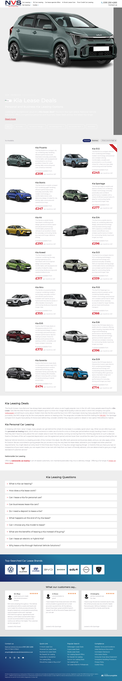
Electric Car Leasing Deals (75, 659)
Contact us (112, 5)
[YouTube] (23, 658)
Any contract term (75, 126)
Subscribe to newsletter (48, 657)
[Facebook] (6, 658)
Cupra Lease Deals (73, 649)
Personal (87, 140)
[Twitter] (10, 658)
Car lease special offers (53, 2)
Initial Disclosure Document (104, 649)
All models (19, 126)
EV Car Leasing (38, 2)
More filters (91, 126)
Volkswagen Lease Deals (75, 647)
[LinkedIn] (19, 658)
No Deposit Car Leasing (47, 654)
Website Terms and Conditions (105, 647)
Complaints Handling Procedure (105, 659)
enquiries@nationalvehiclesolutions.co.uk (19, 652)
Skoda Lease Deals (73, 652)
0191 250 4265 (28, 647)
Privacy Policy (99, 662)
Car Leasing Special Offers (75, 654)
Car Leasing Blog (45, 659)
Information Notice (101, 654)
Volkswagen (9, 413)
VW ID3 (102, 415)
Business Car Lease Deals (48, 652)
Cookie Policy (99, 664)
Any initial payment (55, 126)
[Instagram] (14, 658)
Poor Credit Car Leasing (85, 2)
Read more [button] (10, 119)
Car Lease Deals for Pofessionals (77, 664)
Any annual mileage (36, 126)
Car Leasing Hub (72, 662)
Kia (8, 126)
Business (95, 140)
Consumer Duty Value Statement (106, 657)
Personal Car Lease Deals (48, 649)
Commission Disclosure (102, 652)
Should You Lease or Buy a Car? (50, 662)
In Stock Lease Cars (68, 2)
